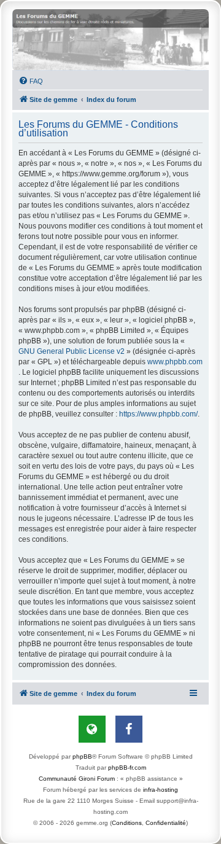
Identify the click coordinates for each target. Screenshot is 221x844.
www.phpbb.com (175, 362)
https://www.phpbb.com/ (158, 414)
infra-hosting (160, 789)
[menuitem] (30, 81)
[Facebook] (128, 729)
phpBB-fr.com (127, 767)
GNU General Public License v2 (71, 351)
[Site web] (92, 729)
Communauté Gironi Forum (77, 778)
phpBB (82, 756)
